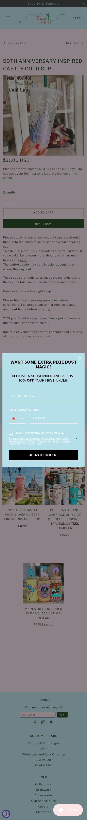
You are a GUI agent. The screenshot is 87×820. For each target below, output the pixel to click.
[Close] (80, 358)
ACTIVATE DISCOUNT (43, 455)
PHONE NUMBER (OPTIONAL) (24, 409)
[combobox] (18, 418)
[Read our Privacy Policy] (75, 439)
